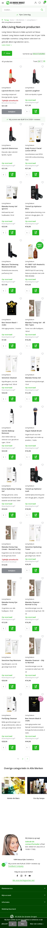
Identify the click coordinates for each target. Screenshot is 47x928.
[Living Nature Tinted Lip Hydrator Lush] (35, 474)
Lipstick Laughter (32, 91)
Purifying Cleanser (9, 718)
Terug (6, 20)
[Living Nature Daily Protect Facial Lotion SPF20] (35, 134)
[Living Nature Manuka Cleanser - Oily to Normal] (35, 646)
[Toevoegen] (35, 111)
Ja (12, 924)
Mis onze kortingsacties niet (24, 880)
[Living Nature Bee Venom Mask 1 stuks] (12, 308)
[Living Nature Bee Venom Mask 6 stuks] (35, 704)
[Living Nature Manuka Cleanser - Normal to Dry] (35, 588)
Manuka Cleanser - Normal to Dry (32, 603)
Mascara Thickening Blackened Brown (10, 265)
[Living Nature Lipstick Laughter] (35, 76)
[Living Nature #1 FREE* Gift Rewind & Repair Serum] (35, 250)
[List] (44, 61)
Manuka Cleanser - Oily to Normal (34, 661)
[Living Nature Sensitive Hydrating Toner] (35, 532)
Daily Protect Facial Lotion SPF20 (33, 149)
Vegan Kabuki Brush (33, 431)
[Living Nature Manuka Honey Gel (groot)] (12, 192)
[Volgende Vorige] (27, 759)
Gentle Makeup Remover (8, 432)
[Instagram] (21, 876)
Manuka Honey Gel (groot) (9, 207)
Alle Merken (20, 20)
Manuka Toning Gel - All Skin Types (35, 323)
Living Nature (31, 20)
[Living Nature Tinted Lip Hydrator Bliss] (35, 192)
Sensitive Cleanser (9, 378)
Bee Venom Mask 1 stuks (9, 323)
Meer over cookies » (36, 924)
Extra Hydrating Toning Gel (11, 490)
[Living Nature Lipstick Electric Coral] (12, 76)
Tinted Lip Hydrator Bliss (33, 207)
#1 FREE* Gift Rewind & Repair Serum (34, 265)
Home (12, 20)
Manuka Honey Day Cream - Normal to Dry (11, 548)
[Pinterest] (25, 876)
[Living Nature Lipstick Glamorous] (12, 134)
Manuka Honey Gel (33, 378)
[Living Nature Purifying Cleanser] (12, 704)
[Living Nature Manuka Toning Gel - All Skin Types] (35, 308)
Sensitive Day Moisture (11, 660)
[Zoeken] (42, 10)
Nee (22, 924)
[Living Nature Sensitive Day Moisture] (12, 646)
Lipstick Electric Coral (11, 91)
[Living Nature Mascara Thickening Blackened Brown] (12, 250)
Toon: (35, 61)
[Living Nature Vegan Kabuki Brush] (35, 416)
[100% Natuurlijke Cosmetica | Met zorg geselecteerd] (17, 3)
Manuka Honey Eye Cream (9, 603)
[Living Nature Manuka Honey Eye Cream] (12, 588)
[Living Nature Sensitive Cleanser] (12, 363)
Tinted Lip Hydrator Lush (33, 490)
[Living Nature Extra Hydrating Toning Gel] (12, 474)
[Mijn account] (35, 3)
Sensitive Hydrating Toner (33, 548)
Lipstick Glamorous (10, 148)
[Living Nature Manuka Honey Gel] (35, 363)
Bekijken (11, 111)
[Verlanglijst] (39, 2)
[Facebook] (17, 876)
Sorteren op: (28, 54)
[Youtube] (30, 876)
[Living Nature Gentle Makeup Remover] (12, 416)
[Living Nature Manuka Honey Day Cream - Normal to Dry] (12, 532)
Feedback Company (16, 866)
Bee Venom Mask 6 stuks (33, 719)
